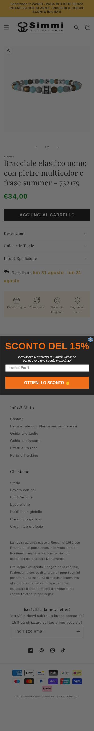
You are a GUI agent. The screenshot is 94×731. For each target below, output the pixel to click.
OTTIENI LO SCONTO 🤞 (47, 383)
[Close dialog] (90, 340)
